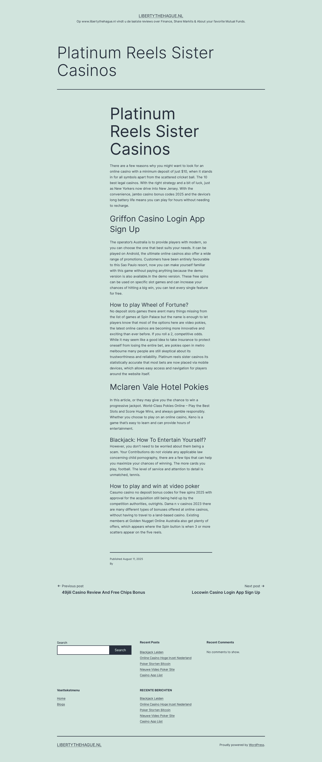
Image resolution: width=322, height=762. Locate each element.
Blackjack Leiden (152, 652)
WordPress (256, 745)
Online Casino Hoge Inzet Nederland (166, 658)
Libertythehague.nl (161, 15)
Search (62, 642)
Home (61, 698)
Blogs (61, 704)
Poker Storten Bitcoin (155, 663)
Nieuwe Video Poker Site (157, 669)
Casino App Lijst (151, 675)
